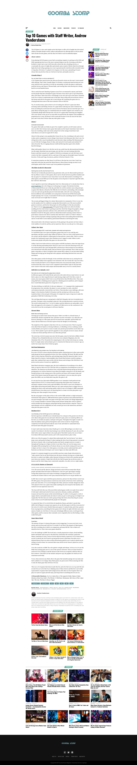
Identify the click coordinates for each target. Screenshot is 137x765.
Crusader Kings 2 (44, 587)
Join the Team (61, 756)
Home (54, 28)
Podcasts (73, 28)
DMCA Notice (82, 756)
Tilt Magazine (81, 28)
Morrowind (76, 587)
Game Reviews (66, 28)
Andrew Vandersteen (36, 45)
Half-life (61, 587)
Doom (51, 587)
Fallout (56, 587)
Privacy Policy (74, 756)
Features (60, 28)
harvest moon (68, 587)
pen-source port (48, 207)
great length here (36, 186)
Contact (67, 756)
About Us (54, 756)
